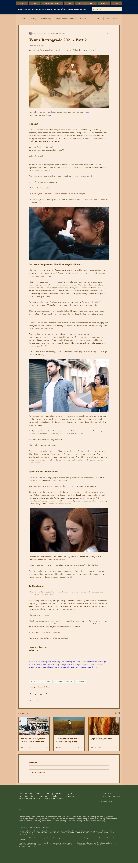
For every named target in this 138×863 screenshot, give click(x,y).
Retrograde (59, 681)
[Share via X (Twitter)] (35, 694)
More (82, 19)
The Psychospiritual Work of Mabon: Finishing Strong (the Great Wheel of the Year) (68, 740)
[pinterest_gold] (20, 810)
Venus (49, 681)
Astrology (33, 19)
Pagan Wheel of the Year (66, 19)
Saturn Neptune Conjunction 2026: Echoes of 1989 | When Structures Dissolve (33, 740)
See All (117, 713)
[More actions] (107, 33)
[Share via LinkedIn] (41, 694)
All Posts (21, 19)
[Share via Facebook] (30, 694)
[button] (98, 18)
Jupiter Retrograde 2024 (101, 738)
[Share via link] (46, 694)
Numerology (46, 19)
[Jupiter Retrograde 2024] (104, 726)
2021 (41, 681)
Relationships (81, 681)
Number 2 (69, 681)
